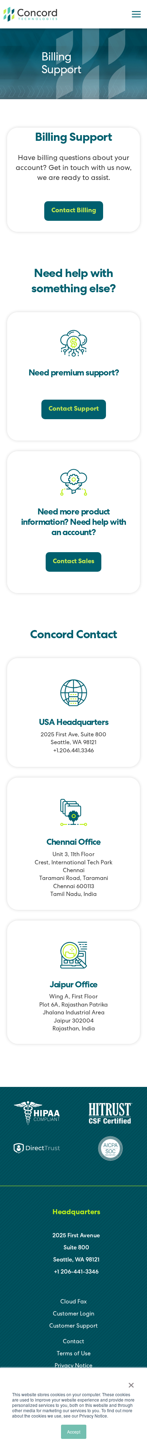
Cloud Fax (73, 1302)
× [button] (131, 1383)
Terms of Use (74, 1354)
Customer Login (73, 1314)
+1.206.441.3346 (73, 751)
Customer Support (73, 1326)
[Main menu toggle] (136, 14)
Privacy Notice (73, 1366)
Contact (73, 1342)
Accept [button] (73, 1432)
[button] (73, 211)
